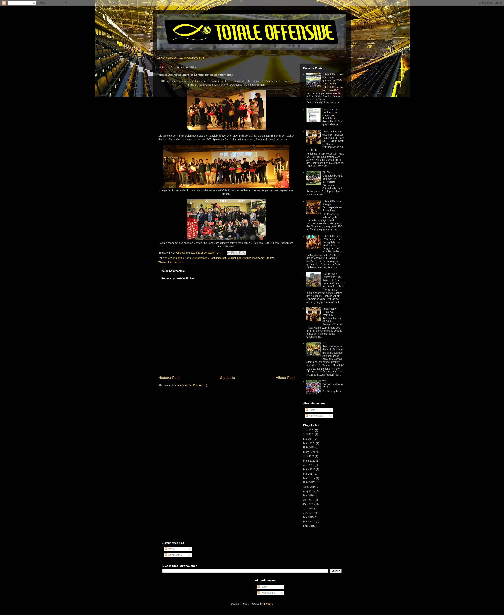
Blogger (268, 603)
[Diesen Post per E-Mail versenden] (229, 253)
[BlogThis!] (232, 253)
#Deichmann (175, 258)
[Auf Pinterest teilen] (244, 253)
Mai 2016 (308, 495)
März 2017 (309, 478)
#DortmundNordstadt (195, 258)
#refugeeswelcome (253, 258)
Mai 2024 (308, 438)
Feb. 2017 (309, 482)
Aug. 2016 (309, 491)
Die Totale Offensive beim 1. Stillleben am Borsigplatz (332, 177)
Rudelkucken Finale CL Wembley (329, 311)
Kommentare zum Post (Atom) (189, 385)
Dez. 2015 (309, 504)
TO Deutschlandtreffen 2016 (333, 384)
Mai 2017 (308, 473)
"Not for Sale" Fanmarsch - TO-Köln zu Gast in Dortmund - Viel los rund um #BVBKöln (333, 280)
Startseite (227, 378)
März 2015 (309, 521)
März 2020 (309, 460)
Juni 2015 (308, 512)
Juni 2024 (308, 434)
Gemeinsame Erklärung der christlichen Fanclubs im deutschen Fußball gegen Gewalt (333, 117)
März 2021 (309, 451)
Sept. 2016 (309, 486)
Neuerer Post (168, 378)
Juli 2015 (308, 508)
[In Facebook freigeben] (240, 253)
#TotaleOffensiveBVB (170, 262)
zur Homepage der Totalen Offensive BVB (180, 57)
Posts (311, 409)
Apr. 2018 (308, 465)
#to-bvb (270, 258)
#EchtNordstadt (217, 258)
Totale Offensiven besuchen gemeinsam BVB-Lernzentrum (332, 79)
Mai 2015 (308, 517)
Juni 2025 (308, 430)
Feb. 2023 (309, 447)
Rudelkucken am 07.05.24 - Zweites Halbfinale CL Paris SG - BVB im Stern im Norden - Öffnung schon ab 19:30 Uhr (325, 141)
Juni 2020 (308, 456)
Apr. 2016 (308, 499)
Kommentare (315, 415)
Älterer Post (285, 378)
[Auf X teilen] (236, 253)
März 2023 (309, 443)
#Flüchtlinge (234, 258)
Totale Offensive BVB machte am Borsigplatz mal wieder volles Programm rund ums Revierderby (332, 244)
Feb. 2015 (309, 525)
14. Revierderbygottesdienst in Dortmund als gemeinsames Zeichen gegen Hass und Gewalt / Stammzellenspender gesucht (325, 352)
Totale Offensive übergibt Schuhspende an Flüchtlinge (332, 206)
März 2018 (309, 469)
